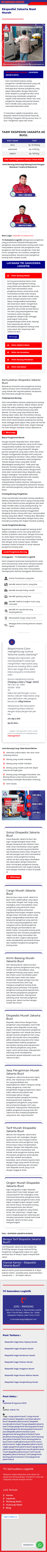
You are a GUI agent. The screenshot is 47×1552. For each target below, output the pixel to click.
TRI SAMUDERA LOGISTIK (16, 72)
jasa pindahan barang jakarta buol (21, 1435)
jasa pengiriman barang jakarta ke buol (19, 1433)
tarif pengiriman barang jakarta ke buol (22, 1455)
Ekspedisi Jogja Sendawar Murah (20, 1355)
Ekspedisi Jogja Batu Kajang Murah (21, 1342)
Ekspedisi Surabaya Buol (23, 236)
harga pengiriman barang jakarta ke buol (22, 1429)
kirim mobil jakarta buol (19, 1442)
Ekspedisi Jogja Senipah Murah (19, 1349)
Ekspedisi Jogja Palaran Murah (19, 1362)
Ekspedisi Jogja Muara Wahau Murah (22, 1375)
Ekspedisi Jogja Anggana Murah (19, 1369)
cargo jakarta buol (16, 1416)
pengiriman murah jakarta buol (30, 1449)
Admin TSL (14, 1410)
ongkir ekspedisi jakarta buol (29, 1444)
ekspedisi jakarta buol (18, 1421)
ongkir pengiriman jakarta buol (17, 1447)
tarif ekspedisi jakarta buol (16, 1452)
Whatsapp (13, 337)
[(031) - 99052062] (23, 1300)
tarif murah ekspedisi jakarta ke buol (22, 1453)
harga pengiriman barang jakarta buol (25, 1426)
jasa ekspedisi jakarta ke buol (16, 1432)
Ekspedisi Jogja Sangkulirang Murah (21, 1382)
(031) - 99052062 (23, 1306)
